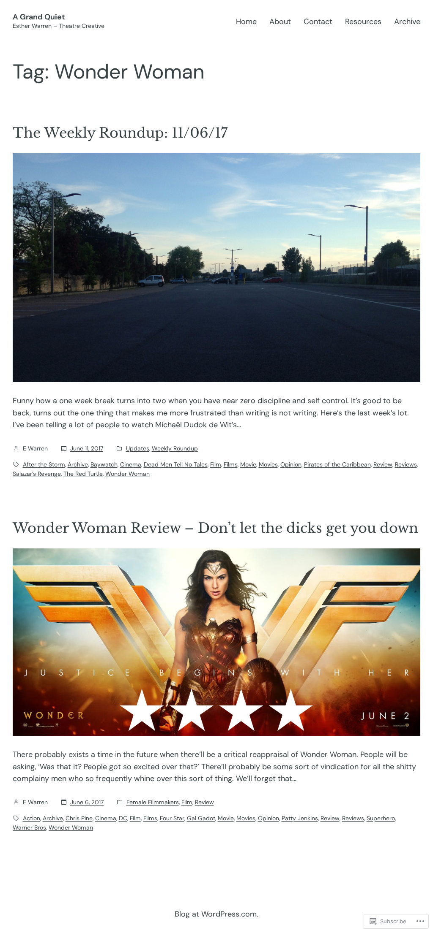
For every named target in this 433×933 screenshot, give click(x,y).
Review (382, 464)
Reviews (406, 464)
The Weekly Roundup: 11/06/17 (120, 133)
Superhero (381, 818)
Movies (268, 464)
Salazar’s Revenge (37, 473)
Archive (78, 464)
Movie (248, 464)
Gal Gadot (201, 818)
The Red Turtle (83, 473)
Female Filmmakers (152, 802)
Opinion (290, 464)
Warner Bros (29, 827)
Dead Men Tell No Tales (176, 464)
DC (123, 818)
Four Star (172, 818)
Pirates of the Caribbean (337, 464)
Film (215, 464)
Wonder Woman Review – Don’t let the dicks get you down (215, 528)
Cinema (130, 464)
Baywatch (104, 464)
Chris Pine (79, 818)
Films (231, 464)
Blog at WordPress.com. (216, 914)
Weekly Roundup (175, 448)
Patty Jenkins (300, 818)
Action (31, 818)
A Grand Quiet (39, 17)
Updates (137, 448)
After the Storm (44, 464)
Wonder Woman (127, 473)
